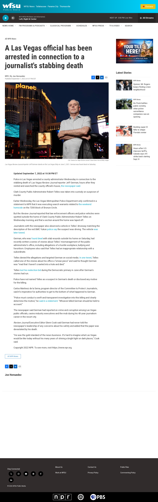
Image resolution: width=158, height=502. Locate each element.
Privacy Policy (93, 473)
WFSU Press (98, 26)
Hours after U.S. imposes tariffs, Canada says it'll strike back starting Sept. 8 (141, 153)
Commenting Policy (128, 473)
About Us (58, 467)
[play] (6, 18)
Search (128, 26)
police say (52, 229)
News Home (8, 26)
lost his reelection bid (30, 270)
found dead (37, 238)
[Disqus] (79, 425)
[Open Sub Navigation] (16, 26)
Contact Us (92, 467)
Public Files (124, 467)
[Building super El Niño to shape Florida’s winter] (124, 131)
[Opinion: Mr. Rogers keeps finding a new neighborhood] (124, 85)
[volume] (13, 18)
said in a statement (48, 301)
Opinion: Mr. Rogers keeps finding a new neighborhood (142, 87)
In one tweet (85, 257)
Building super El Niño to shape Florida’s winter (140, 130)
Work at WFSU (60, 473)
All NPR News (10, 39)
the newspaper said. (71, 186)
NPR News (137, 81)
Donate (149, 6)
